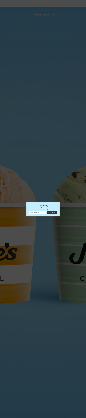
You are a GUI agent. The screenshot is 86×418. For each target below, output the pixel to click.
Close (58, 202)
